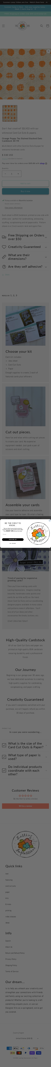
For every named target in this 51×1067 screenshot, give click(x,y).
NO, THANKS (13, 543)
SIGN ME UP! (13, 539)
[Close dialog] (49, 520)
